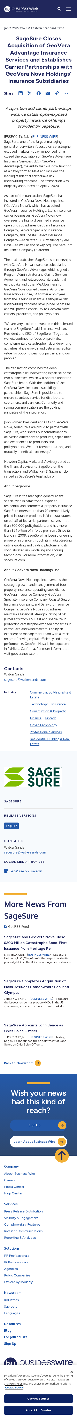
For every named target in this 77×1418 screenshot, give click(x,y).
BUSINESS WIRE (44, 137)
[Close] (71, 1372)
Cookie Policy (14, 1387)
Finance (35, 718)
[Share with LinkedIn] (20, 93)
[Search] (59, 9)
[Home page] (21, 9)
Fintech (50, 718)
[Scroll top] (62, 1156)
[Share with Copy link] (56, 93)
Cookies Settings (38, 1398)
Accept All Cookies (38, 1410)
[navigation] (69, 9)
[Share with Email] (47, 93)
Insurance (58, 704)
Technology (39, 704)
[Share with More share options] (65, 93)
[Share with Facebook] (38, 93)
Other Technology (43, 725)
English (11, 826)
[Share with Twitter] (29, 93)
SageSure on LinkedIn (26, 871)
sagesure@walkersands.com (25, 680)
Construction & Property (48, 711)
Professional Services (46, 732)
